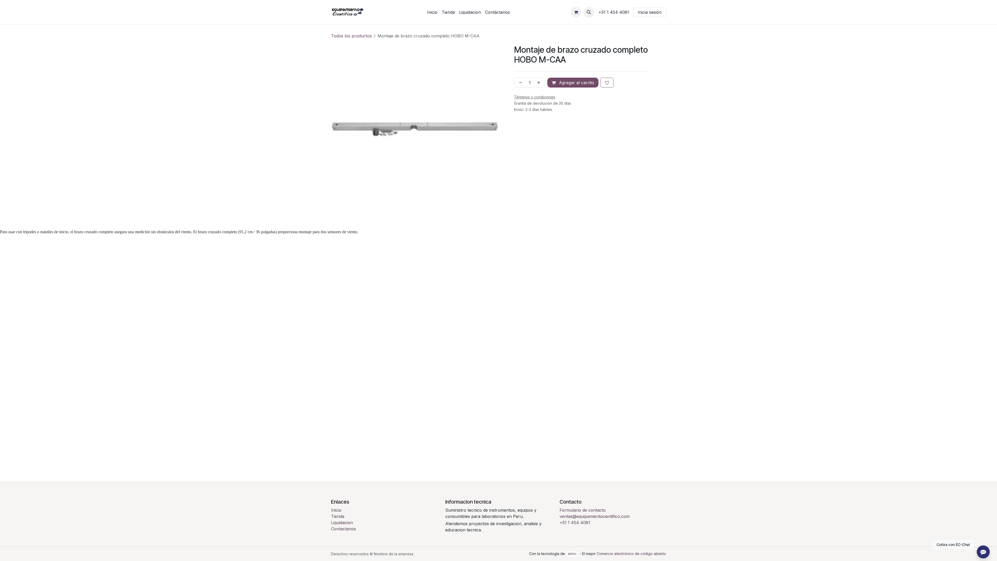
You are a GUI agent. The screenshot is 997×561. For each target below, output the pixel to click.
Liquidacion (342, 522)
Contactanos (343, 528)
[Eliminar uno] (519, 82)
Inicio (336, 510)
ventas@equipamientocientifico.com (595, 516)
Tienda (337, 516)
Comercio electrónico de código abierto (631, 553)
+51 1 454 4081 (575, 522)
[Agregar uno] (540, 82)
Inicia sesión (650, 12)
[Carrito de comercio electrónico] (575, 12)
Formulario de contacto (583, 510)
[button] (588, 12)
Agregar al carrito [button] (576, 82)
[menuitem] (432, 12)
